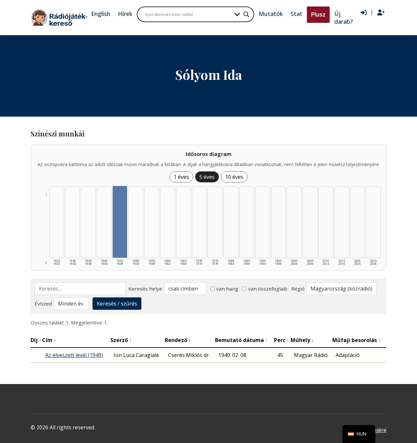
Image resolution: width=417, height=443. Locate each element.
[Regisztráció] (381, 13)
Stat (296, 14)
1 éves (181, 176)
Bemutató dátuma (241, 340)
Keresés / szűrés (117, 303)
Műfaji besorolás (356, 340)
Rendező (178, 340)
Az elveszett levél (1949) (74, 355)
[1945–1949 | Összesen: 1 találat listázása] (120, 222)
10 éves (234, 176)
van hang (227, 288)
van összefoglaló (267, 288)
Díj (36, 340)
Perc (281, 340)
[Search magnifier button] (246, 14)
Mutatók (271, 14)
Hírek (125, 14)
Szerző (121, 340)
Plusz (318, 14)
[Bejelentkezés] (363, 13)
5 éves (207, 176)
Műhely (302, 340)
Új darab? (343, 17)
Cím (49, 340)
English (100, 14)
